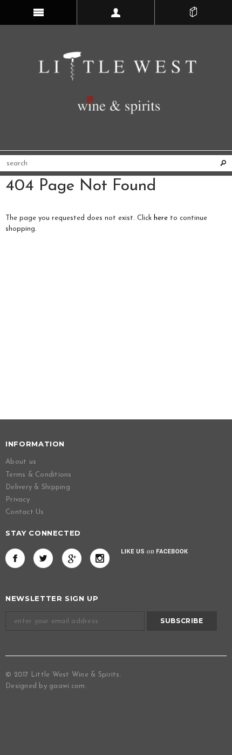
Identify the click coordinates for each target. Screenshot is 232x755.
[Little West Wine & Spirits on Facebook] (15, 558)
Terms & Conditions (38, 474)
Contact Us (24, 512)
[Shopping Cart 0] (193, 12)
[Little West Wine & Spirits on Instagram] (100, 558)
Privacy (17, 499)
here (161, 218)
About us (20, 461)
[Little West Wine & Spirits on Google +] (71, 558)
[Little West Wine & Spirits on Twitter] (43, 558)
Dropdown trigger (115, 12)
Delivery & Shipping (37, 487)
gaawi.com (67, 686)
